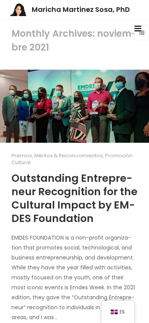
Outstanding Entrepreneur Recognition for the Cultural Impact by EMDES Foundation (74, 198)
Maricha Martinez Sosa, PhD (81, 9)
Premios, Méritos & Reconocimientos (57, 155)
